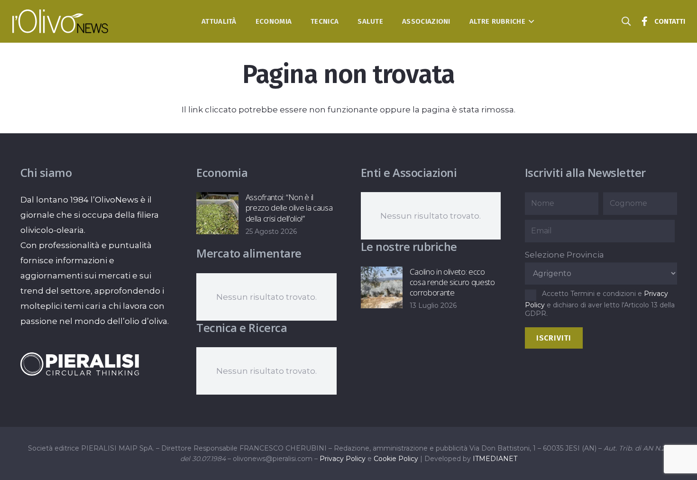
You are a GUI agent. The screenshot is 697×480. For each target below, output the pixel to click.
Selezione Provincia (564, 254)
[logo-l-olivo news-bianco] (60, 21)
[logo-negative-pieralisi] (79, 363)
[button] (529, 21)
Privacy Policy (343, 458)
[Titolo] (644, 21)
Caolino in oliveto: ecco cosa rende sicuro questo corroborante (452, 282)
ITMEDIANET (495, 458)
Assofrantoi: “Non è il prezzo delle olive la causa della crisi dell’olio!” (289, 207)
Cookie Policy (396, 458)
